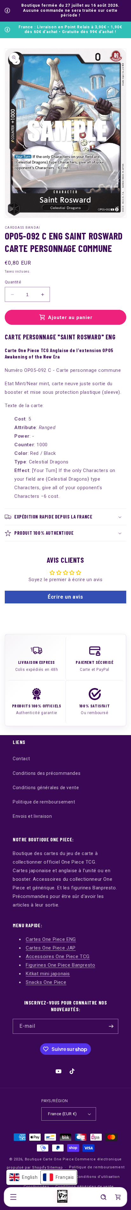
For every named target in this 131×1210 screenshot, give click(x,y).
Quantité (13, 282)
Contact (21, 758)
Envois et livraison (32, 816)
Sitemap (55, 1167)
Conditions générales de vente (46, 787)
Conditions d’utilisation (98, 1177)
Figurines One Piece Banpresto (60, 965)
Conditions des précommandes (46, 773)
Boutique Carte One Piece (49, 1159)
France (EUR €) (62, 1113)
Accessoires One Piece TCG (58, 956)
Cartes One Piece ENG (51, 939)
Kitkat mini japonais (48, 974)
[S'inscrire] (111, 1026)
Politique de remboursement (44, 801)
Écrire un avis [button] (65, 597)
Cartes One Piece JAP (51, 948)
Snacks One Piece (46, 982)
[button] (13, 1197)
